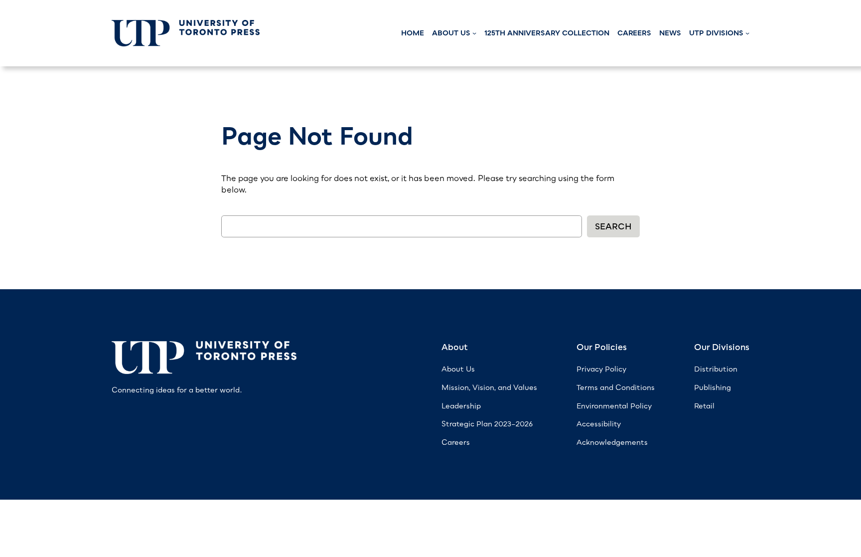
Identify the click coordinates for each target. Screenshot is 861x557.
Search (613, 226)
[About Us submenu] (474, 33)
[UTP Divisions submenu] (747, 33)
